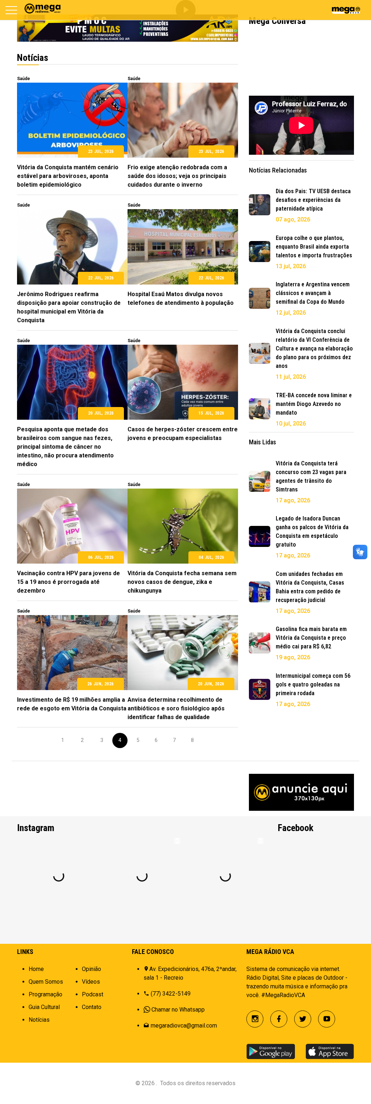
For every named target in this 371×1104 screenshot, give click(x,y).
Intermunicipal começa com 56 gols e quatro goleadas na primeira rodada (313, 684)
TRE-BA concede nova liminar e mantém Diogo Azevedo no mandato (314, 404)
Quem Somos (46, 981)
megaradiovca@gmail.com (184, 1025)
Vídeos (91, 981)
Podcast (92, 994)
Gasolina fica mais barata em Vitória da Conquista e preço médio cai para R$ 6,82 (311, 638)
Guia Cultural (44, 1007)
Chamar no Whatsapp (178, 1009)
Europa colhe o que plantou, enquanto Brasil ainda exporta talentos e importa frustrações (314, 247)
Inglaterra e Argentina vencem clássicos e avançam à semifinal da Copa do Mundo (313, 293)
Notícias (39, 1019)
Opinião (91, 969)
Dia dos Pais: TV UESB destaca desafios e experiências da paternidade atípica (313, 200)
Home (36, 969)
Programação (45, 994)
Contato (91, 1007)
